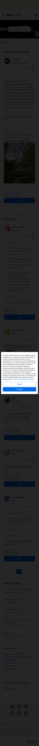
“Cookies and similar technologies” (23, 379)
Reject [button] (19, 384)
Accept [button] (19, 389)
